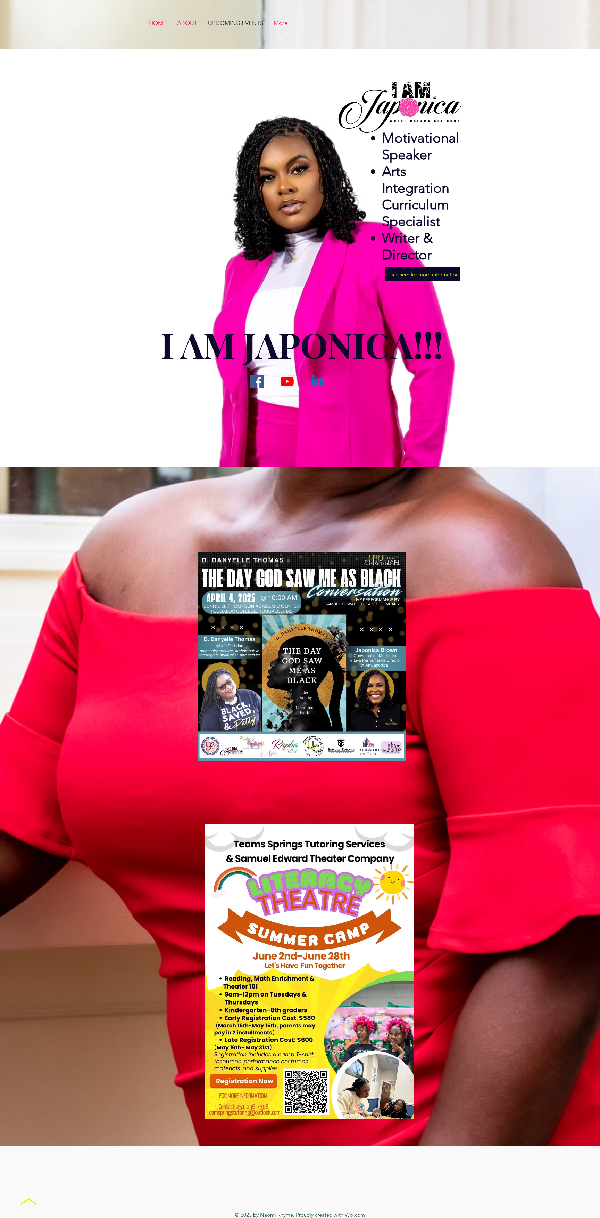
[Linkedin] (317, 381)
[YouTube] (287, 381)
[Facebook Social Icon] (257, 381)
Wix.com (355, 1214)
